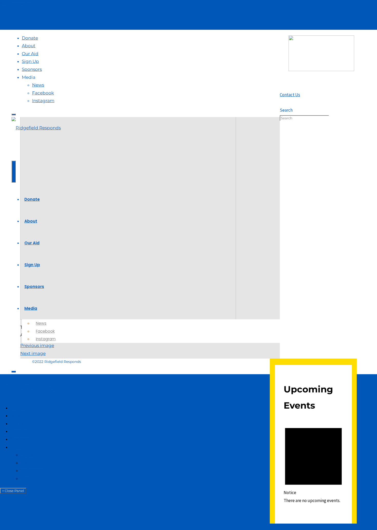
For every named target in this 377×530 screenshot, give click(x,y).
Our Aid (18, 423)
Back (26, 478)
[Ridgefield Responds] (36, 127)
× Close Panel (13, 491)
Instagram (32, 470)
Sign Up (18, 431)
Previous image (37, 345)
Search (286, 110)
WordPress (340, 526)
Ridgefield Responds (42, 388)
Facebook (31, 462)
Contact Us (290, 95)
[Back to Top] (14, 371)
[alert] (313, 462)
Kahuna (319, 526)
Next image (33, 353)
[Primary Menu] (14, 171)
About (17, 415)
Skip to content (16, 3)
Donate (18, 407)
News (27, 454)
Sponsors (20, 439)
